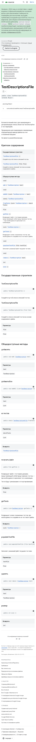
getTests (6, 231)
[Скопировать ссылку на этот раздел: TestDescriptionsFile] (20, 284)
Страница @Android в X (8, 684)
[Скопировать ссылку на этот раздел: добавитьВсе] (14, 382)
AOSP (2, 55)
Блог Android (5, 690)
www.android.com (6, 714)
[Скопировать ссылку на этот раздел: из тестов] (11, 413)
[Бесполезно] (27, 59)
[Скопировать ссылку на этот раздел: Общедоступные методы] (30, 344)
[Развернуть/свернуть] (12, 63)
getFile (5, 214)
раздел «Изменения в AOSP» (11, 32)
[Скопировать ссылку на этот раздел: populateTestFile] (17, 537)
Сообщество (20, 729)
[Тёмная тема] (33, 289)
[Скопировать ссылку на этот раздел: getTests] (10, 501)
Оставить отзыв (22, 734)
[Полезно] (24, 59)
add (4, 185)
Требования (4, 665)
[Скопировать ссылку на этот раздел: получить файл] (16, 460)
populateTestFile (9, 245)
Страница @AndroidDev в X (9, 687)
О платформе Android (7, 729)
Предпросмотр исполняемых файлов (11, 671)
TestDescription (13, 185)
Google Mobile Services (7, 717)
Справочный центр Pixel (8, 711)
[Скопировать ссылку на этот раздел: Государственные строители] (3, 278)
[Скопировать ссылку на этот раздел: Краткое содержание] (26, 146)
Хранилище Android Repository (10, 663)
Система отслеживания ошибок (10, 722)
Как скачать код (6, 668)
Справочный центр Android (9, 708)
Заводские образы (6, 674)
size (4, 267)
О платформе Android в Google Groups (12, 695)
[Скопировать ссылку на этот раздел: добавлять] (12, 350)
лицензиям (4, 647)
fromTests (6, 203)
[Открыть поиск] (24, 2)
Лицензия (20, 732)
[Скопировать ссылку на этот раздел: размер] (9, 606)
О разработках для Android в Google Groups (14, 698)
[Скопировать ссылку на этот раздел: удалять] (10, 574)
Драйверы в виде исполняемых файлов (12, 677)
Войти (32, 2)
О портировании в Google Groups (10, 701)
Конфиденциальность (8, 734)
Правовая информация (9, 732)
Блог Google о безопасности (9, 692)
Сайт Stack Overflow (7, 720)
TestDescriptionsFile (10, 156)
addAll (5, 194)
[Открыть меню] (3, 2)
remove (5, 258)
